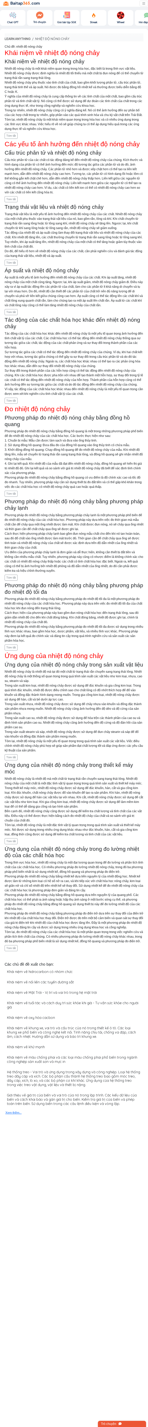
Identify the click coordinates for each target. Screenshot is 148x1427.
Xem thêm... (13, 1112)
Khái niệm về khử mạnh (26, 1047)
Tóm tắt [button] (11, 135)
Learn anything (18, 39)
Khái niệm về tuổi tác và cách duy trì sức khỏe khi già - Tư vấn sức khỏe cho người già (72, 1005)
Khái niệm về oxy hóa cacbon (31, 1017)
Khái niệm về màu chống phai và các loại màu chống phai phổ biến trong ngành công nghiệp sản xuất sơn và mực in (72, 1059)
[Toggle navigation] (144, 3)
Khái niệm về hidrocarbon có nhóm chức (40, 971)
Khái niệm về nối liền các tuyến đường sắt (40, 982)
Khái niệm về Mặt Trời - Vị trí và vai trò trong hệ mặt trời (52, 992)
